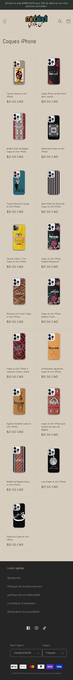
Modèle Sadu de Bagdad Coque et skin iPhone (17, 150)
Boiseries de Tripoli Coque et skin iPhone (19, 315)
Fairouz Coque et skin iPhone (17, 95)
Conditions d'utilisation (21, 603)
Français (50, 652)
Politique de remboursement (24, 586)
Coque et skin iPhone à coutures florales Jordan (18, 370)
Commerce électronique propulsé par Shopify (43, 673)
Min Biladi (22, 673)
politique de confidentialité (23, 595)
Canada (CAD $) (22, 652)
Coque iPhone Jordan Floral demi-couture (53, 95)
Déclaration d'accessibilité (23, 611)
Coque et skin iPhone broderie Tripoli (51, 315)
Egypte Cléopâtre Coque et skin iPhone (19, 425)
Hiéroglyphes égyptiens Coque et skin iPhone (52, 370)
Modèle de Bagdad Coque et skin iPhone (18, 483)
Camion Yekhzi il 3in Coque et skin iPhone (16, 260)
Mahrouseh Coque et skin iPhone (53, 150)
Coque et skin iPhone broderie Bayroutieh (51, 260)
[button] (5, 21)
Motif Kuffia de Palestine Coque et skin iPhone (53, 205)
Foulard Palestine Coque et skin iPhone (18, 205)
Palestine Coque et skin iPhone (18, 538)
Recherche (13, 578)
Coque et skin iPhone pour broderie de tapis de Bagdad (53, 426)
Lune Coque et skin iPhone (53, 481)
